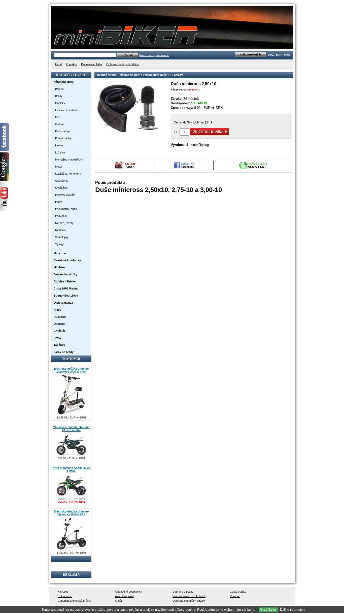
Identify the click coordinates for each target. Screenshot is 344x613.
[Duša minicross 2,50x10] (128, 134)
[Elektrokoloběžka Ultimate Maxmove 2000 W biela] (71, 415)
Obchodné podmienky (128, 591)
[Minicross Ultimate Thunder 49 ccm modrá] (71, 456)
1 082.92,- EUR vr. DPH (71, 552)
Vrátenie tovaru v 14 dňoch (189, 596)
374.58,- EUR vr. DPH (71, 458)
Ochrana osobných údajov (189, 600)
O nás (119, 600)
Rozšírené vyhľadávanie (154, 55)
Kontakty (63, 591)
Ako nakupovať (124, 596)
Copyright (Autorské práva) (74, 600)
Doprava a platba (183, 591)
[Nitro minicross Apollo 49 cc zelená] (71, 496)
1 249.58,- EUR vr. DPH (71, 417)
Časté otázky (238, 591)
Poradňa (235, 596)
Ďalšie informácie (292, 609)
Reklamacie (65, 596)
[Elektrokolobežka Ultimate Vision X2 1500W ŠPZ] (71, 550)
